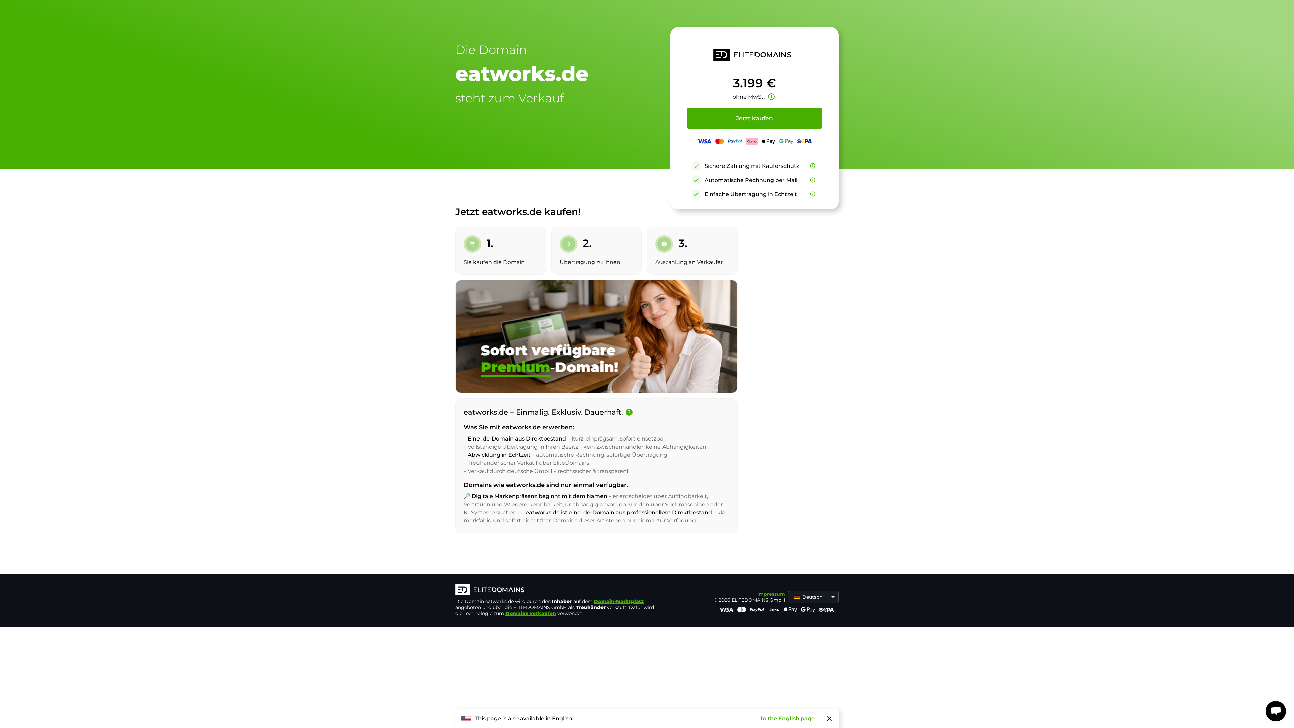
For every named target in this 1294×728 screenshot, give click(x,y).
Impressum (771, 594)
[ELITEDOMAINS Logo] (556, 590)
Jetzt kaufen (754, 118)
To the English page (787, 718)
